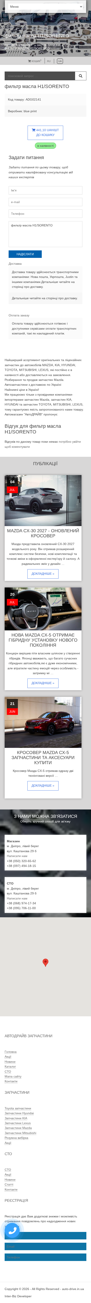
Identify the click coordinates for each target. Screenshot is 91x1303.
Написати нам (17, 856)
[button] (45, 963)
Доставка (15, 263)
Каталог (27, 45)
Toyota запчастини (18, 1108)
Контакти (11, 1081)
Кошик (36, 61)
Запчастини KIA (48, 45)
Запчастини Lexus (18, 1123)
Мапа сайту (13, 1076)
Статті (9, 1184)
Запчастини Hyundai (19, 1113)
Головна (11, 45)
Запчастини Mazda (18, 1128)
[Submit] (80, 76)
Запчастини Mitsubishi (20, 1133)
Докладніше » (43, 573)
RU (49, 61)
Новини (10, 1061)
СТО (8, 1071)
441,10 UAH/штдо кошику (47, 132)
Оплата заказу (19, 315)
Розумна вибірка (16, 1138)
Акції (8, 1056)
